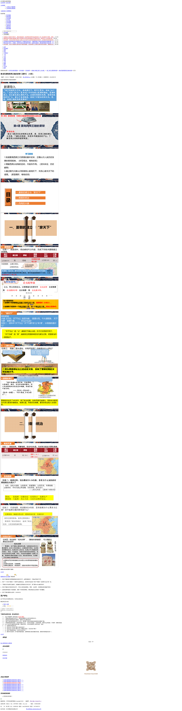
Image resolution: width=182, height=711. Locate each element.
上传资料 (3, 5)
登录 (4, 604)
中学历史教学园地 (13, 70)
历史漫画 (8, 21)
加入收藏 (7, 576)
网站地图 (8, 28)
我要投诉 (3, 576)
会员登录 (3, 2)
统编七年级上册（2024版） (38, 70)
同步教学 (27, 70)
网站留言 (8, 27)
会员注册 (8, 2)
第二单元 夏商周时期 (52, 70)
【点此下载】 (21, 616)
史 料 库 (8, 19)
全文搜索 (5, 32)
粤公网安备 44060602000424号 (33, 709)
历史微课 (8, 18)
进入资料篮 (9, 643)
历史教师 (8, 22)
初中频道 (8, 15)
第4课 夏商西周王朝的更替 (65, 70)
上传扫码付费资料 (10, 8)
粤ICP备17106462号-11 (35, 701)
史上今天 (8, 24)
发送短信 (5, 655)
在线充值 (3, 11)
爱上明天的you (26, 77)
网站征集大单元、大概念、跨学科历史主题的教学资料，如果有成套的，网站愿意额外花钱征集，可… (29, 43)
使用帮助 (8, 11)
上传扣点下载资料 (10, 6)
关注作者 (5, 658)
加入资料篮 (3, 643)
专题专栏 (8, 25)
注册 (7, 604)
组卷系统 (8, 16)
